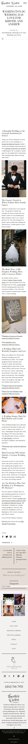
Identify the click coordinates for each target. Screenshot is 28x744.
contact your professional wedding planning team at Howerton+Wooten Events (14, 501)
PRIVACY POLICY (20, 732)
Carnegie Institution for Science (15, 148)
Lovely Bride (21, 285)
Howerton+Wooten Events (11, 144)
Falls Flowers (8, 438)
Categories (14, 583)
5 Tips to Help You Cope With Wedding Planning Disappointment (21, 555)
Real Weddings (7, 33)
